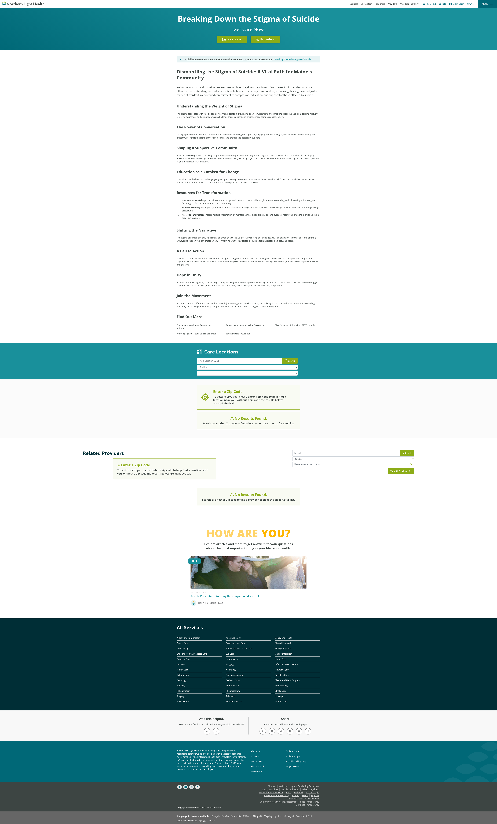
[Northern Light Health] (62, 3)
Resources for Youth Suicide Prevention (245, 325)
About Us (255, 751)
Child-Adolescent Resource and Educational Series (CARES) (215, 59)
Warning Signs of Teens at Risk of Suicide (196, 333)
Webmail (298, 792)
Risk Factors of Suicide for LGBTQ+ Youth (295, 325)
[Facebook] (179, 787)
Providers (392, 3)
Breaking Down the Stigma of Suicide (293, 59)
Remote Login (312, 792)
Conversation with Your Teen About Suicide (194, 327)
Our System (366, 3)
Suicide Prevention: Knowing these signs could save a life (226, 596)
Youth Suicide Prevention (259, 59)
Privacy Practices (270, 789)
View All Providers (399, 471)
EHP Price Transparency (307, 804)
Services (354, 3)
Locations (233, 39)
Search (291, 360)
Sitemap (272, 786)
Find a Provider (258, 766)
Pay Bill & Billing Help (296, 761)
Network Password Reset (271, 792)
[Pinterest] (191, 787)
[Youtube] (185, 787)
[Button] (207, 731)
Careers (255, 756)
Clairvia (295, 795)
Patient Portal (292, 751)
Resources (380, 3)
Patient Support (294, 756)
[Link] (263, 731)
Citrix (288, 792)
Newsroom (256, 771)
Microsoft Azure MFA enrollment (303, 798)
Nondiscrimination (290, 789)
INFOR (305, 795)
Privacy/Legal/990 (310, 789)
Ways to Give (292, 766)
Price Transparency (409, 3)
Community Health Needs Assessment (278, 801)
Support (315, 795)
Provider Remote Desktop (276, 795)
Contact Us (256, 761)
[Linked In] (197, 787)
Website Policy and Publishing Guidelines (299, 786)
